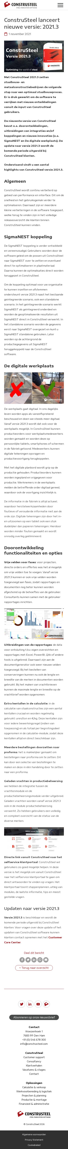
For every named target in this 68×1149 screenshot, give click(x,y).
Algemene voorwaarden (34, 1134)
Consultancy (34, 1061)
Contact (34, 1073)
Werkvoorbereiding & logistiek (34, 1091)
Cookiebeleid (34, 1145)
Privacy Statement (34, 1140)
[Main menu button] (60, 5)
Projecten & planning (34, 1095)
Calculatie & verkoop (34, 1087)
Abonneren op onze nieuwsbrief (34, 1017)
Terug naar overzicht (35, 967)
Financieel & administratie (34, 1103)
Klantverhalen (34, 1065)
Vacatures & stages (34, 1069)
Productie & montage (34, 1099)
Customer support (34, 1057)
